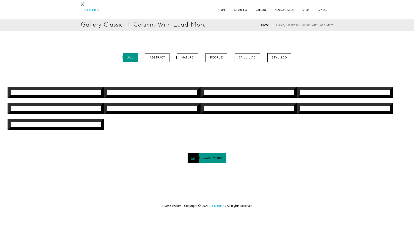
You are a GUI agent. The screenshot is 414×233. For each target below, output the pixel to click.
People (216, 57)
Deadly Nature (65, 125)
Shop (305, 10)
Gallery (261, 10)
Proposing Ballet (352, 93)
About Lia (240, 10)
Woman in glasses (62, 109)
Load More (212, 158)
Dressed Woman (257, 109)
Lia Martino (217, 206)
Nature (187, 57)
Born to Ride (67, 93)
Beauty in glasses (159, 93)
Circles (170, 109)
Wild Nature (261, 93)
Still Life (247, 57)
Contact (323, 10)
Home (222, 10)
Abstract (157, 57)
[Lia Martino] (90, 9)
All (130, 57)
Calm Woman (356, 109)
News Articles (284, 10)
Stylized (279, 57)
